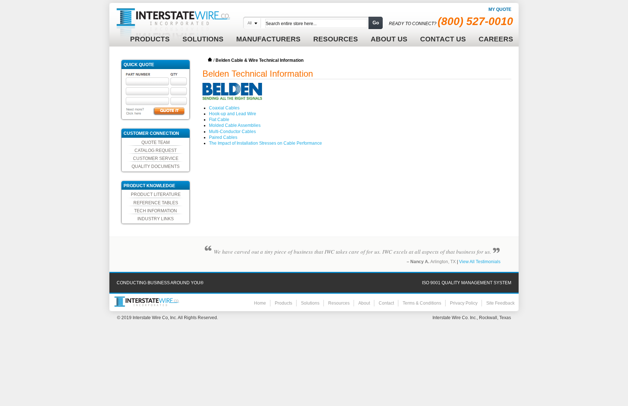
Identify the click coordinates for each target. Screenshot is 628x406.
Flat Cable (219, 119)
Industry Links (155, 218)
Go (376, 22)
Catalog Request (155, 150)
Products (283, 303)
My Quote (499, 9)
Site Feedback (500, 303)
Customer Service (155, 158)
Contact (386, 303)
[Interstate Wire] (146, 302)
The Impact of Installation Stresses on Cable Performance (265, 143)
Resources (339, 303)
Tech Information (155, 210)
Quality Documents (156, 166)
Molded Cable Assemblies (235, 125)
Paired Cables (223, 137)
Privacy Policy (464, 303)
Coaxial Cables (224, 107)
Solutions (310, 303)
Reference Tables (155, 202)
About (364, 303)
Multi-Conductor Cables (232, 131)
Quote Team (155, 142)
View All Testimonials (479, 261)
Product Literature (156, 194)
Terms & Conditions (422, 303)
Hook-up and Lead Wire (232, 113)
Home (210, 59)
